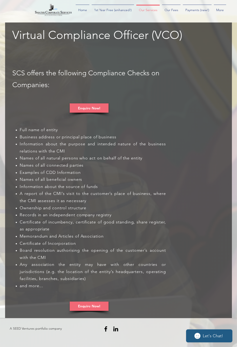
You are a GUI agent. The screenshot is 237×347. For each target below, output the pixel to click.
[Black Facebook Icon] (105, 328)
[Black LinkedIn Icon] (115, 328)
